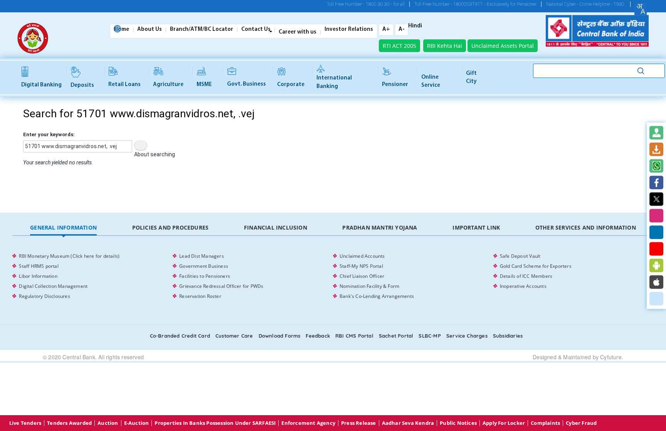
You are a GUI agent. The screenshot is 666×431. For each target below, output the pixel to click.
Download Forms (280, 336)
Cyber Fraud (581, 423)
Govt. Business (246, 84)
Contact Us (256, 29)
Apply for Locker (504, 423)
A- (402, 29)
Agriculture (168, 85)
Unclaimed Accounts (362, 256)
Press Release (358, 423)
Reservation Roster (200, 296)
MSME (204, 85)
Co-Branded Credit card (180, 336)
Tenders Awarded (69, 423)
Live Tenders (25, 423)
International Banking (334, 82)
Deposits (82, 85)
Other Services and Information (585, 227)
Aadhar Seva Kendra (408, 423)
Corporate (290, 85)
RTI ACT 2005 (399, 45)
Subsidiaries (508, 336)
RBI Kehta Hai (444, 45)
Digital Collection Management (53, 286)
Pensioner (395, 85)
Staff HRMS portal (38, 266)
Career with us (297, 32)
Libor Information (38, 276)
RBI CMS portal (354, 336)
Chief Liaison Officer (362, 276)
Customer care (234, 336)
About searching (154, 154)
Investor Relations (349, 29)
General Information (63, 227)
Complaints (545, 423)
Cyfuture (611, 357)
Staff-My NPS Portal (361, 266)
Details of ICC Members (526, 276)
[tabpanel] (332, 276)
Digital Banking (41, 85)
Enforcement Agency (308, 423)
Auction (108, 423)
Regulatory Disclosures (44, 296)
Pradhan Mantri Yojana (379, 227)
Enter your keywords (48, 134)
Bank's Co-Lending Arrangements (377, 296)
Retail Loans (124, 85)
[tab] (63, 227)
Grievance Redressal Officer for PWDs (221, 286)
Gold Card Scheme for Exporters (536, 266)
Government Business (203, 266)
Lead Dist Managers (201, 256)
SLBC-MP (430, 336)
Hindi (415, 26)
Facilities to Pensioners (204, 276)
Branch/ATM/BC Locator (201, 29)
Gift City (471, 78)
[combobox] (640, 9)
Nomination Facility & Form (369, 286)
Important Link (476, 227)
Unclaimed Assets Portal (502, 45)
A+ (386, 29)
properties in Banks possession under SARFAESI (215, 423)
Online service (430, 81)
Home (121, 29)
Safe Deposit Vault (520, 256)
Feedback (318, 336)
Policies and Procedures (170, 227)
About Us (149, 29)
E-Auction (136, 423)
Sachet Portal (396, 336)
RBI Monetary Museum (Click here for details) (69, 256)
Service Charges (467, 336)
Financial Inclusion (275, 227)
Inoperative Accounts (523, 286)
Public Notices (458, 423)
